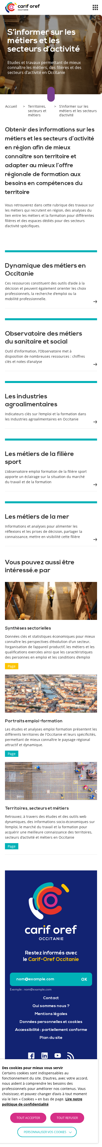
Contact (51, 998)
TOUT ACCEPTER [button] (28, 1118)
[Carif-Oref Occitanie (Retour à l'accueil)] (22, 7)
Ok (84, 979)
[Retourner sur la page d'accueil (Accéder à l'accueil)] (51, 911)
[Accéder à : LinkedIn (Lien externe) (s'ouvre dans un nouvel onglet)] (44, 1055)
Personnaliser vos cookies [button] (45, 1132)
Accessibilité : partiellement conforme (51, 1030)
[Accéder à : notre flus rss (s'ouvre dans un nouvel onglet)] (70, 1055)
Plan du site (51, 1038)
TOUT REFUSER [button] (67, 1118)
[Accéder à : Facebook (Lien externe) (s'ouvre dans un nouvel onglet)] (31, 1055)
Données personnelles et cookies (51, 1022)
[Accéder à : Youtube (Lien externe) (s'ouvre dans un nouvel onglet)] (57, 1055)
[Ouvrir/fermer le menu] (95, 7)
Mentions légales (51, 1014)
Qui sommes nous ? (51, 1006)
